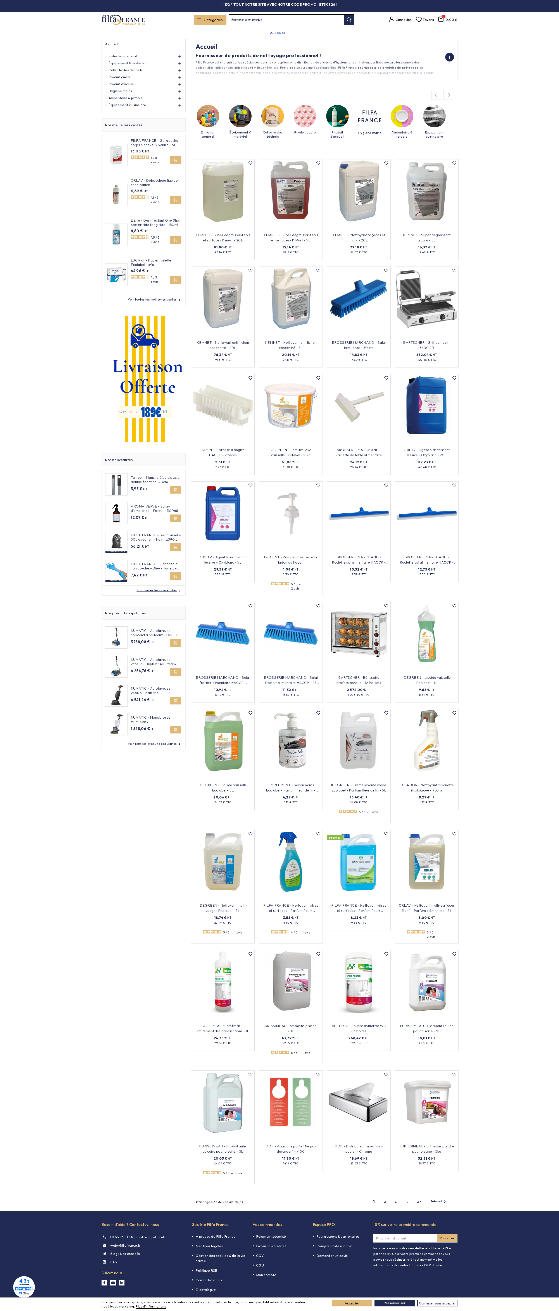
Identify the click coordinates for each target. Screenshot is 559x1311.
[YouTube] (113, 1282)
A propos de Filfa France (215, 1236)
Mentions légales (209, 1246)
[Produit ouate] (304, 116)
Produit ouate (120, 77)
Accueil (111, 44)
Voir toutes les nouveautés (159, 590)
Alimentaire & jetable (126, 98)
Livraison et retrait (271, 1246)
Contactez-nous (209, 1280)
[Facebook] (104, 1282)
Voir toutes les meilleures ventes (155, 299)
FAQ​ (114, 1262)
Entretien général (123, 56)
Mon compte (266, 1275)
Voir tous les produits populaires (155, 744)
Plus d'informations (151, 1306)
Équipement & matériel (127, 63)
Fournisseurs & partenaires (338, 1236)
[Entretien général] (208, 116)
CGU (260, 1265)
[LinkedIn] (121, 1282)
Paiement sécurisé (271, 1236)
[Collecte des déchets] (272, 116)
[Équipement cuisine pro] (434, 116)
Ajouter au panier (220, 228)
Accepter (352, 1303)
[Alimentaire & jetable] (402, 116)
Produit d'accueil (122, 84)
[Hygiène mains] (369, 116)
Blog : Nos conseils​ (125, 1253)
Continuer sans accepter (437, 1303)
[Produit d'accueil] (337, 116)
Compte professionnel (334, 1246)
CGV (260, 1255)
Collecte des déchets (126, 70)
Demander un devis (332, 1255)
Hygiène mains (120, 91)
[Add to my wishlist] (250, 163)
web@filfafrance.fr (125, 1245)
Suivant (438, 1201)
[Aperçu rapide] (242, 228)
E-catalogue (206, 1289)
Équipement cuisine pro (127, 105)
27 (419, 1202)
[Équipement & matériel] (240, 116)
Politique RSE (206, 1270)
